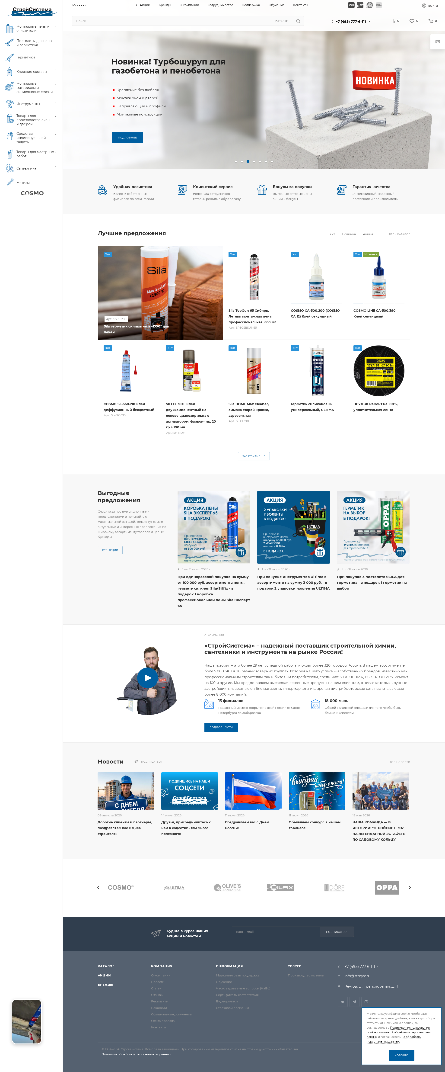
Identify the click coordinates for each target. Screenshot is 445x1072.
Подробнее (127, 137)
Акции (104, 975)
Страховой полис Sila (232, 1008)
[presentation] (98, 887)
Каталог (106, 966)
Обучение (224, 982)
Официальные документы (171, 1014)
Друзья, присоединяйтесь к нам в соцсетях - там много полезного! (186, 828)
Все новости (400, 762)
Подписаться (337, 932)
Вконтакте (343, 1002)
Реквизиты (159, 1001)
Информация (229, 966)
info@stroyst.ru (357, 976)
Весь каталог (399, 234)
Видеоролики (227, 1001)
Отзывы (157, 995)
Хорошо (401, 1055)
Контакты (158, 1027)
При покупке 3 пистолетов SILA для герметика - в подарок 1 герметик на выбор (372, 583)
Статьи (156, 988)
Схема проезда (163, 1021)
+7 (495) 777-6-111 (351, 21)
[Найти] (298, 21)
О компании (161, 975)
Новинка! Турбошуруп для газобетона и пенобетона (168, 66)
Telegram (354, 1002)
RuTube (366, 1002)
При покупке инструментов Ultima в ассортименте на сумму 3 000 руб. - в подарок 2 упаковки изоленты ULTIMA (293, 583)
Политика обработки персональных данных (136, 1054)
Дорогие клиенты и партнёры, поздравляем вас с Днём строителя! (125, 828)
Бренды (106, 984)
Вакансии (159, 1008)
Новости (157, 982)
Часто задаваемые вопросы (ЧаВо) (243, 988)
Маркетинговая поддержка (238, 975)
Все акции (110, 550)
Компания (162, 966)
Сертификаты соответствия (237, 995)
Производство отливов (306, 975)
